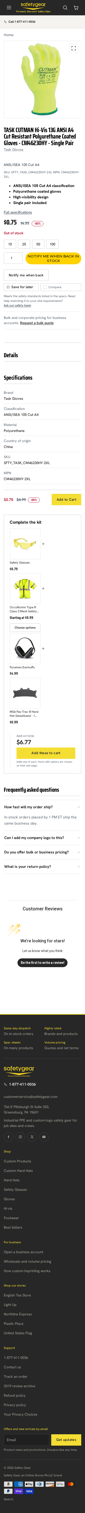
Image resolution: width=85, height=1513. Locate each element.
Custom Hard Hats (18, 1170)
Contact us (12, 1367)
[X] (32, 1137)
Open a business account (23, 1252)
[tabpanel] (42, 79)
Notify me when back (26, 275)
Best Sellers (13, 1227)
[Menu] (9, 7)
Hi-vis (8, 1208)
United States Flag (18, 1333)
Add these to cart (45, 753)
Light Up (10, 1304)
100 (52, 244)
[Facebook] (8, 1137)
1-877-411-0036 (22, 1084)
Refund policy (15, 1395)
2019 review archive (19, 1386)
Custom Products (17, 1161)
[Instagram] (20, 1137)
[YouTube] (44, 1137)
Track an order (15, 1376)
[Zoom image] (73, 48)
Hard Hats (12, 1180)
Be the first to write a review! (42, 963)
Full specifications (18, 212)
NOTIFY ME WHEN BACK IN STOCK (53, 258)
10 (10, 244)
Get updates (66, 1439)
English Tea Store (17, 1295)
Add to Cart (66, 499)
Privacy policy (15, 1405)
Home (9, 34)
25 (24, 244)
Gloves (9, 1199)
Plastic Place (13, 1323)
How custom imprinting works (27, 1271)
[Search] (65, 7)
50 (38, 244)
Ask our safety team (17, 305)
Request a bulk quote (37, 323)
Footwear (11, 1218)
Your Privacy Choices (20, 1414)
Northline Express (18, 1314)
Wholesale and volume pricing (27, 1261)
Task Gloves (14, 149)
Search (8, 1499)
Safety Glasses (15, 1189)
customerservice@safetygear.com (30, 1096)
